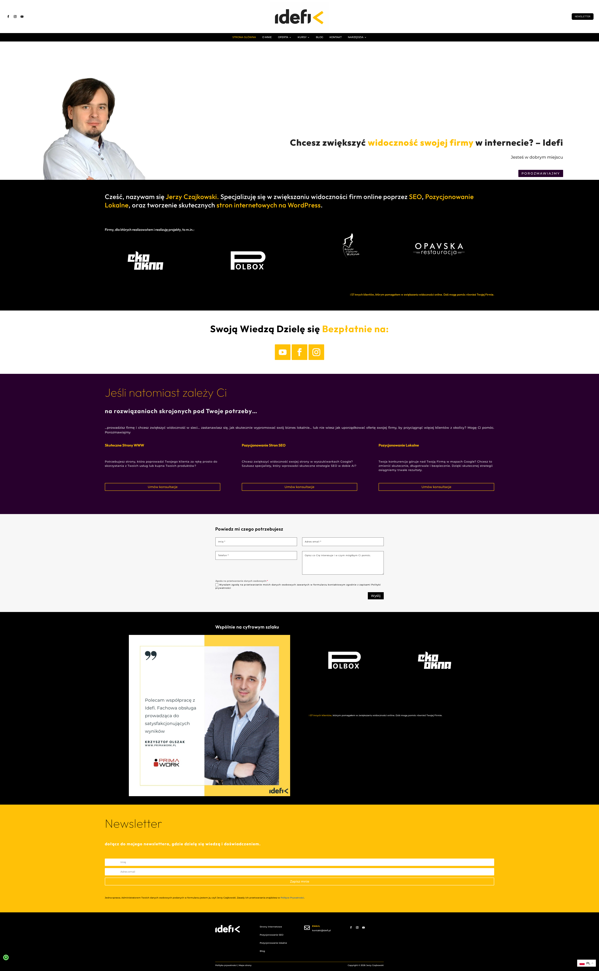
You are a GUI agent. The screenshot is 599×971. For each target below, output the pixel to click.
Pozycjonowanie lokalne (273, 943)
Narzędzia (355, 37)
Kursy (302, 37)
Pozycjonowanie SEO (271, 934)
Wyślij (376, 596)
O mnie (267, 37)
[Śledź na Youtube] (22, 16)
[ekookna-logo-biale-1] (434, 684)
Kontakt (335, 37)
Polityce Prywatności (292, 897)
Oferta (283, 37)
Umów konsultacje (163, 487)
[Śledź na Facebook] (8, 16)
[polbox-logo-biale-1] (344, 684)
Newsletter (582, 16)
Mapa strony (245, 965)
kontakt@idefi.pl (321, 930)
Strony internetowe (271, 926)
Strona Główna (244, 37)
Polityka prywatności (226, 965)
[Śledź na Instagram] (15, 16)
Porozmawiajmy (540, 173)
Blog (319, 37)
